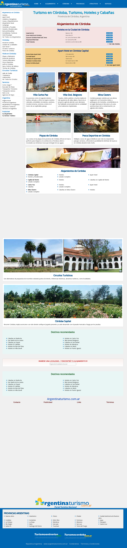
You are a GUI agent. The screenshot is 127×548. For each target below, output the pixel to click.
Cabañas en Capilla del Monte (99, 180)
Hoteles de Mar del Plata (16, 346)
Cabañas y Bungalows (9, 19)
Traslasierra (6, 75)
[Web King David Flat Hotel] (109, 40)
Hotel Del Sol (30, 33)
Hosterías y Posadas (9, 27)
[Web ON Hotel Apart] (109, 56)
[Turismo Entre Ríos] (48, 541)
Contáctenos (74, 544)
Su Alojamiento (7, 114)
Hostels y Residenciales (9, 29)
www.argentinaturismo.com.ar (56, 544)
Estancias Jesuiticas (8, 58)
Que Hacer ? (6, 47)
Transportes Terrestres (9, 89)
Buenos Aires (10, 516)
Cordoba (8, 520)
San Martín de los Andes (15, 340)
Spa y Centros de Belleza (10, 66)
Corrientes (32, 520)
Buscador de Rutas (8, 87)
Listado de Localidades (9, 45)
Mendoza (56, 522)
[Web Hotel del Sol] (109, 33)
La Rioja (31, 522)
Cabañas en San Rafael (72, 342)
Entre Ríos (56, 520)
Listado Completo (64, 177)
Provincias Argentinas (9, 102)
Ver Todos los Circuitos (9, 79)
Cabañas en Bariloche (15, 338)
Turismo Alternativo (8, 60)
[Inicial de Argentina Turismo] (15, 6)
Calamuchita (6, 77)
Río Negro (9, 524)
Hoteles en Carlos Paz (72, 338)
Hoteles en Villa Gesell (15, 348)
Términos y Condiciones (90, 544)
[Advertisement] (73, 213)
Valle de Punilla (7, 73)
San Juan (55, 524)
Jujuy (101, 520)
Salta (30, 524)
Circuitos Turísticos (8, 49)
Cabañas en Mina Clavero (67, 190)
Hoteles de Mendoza (71, 344)
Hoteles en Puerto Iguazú (73, 348)
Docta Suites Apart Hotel (33, 54)
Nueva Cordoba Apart (32, 63)
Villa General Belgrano (72, 340)
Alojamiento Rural (8, 23)
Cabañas (30, 187)
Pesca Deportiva (7, 62)
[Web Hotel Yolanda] (109, 42)
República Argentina (34, 544)
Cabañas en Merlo (70, 346)
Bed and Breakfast (8, 31)
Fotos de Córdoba (8, 51)
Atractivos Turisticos (8, 106)
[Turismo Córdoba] (78, 541)
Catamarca (32, 516)
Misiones (79, 522)
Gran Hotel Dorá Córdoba (34, 35)
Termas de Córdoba (8, 68)
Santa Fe (8, 526)
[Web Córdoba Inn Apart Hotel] (109, 59)
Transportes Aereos (8, 91)
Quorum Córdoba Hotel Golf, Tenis (36, 37)
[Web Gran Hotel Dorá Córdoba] (109, 35)
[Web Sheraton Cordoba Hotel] (109, 61)
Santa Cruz (103, 524)
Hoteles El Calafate (14, 344)
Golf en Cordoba (7, 64)
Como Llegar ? (7, 85)
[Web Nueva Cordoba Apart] (109, 63)
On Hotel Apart (30, 56)
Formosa (79, 520)
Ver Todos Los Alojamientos (11, 37)
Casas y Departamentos (10, 21)
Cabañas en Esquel (14, 342)
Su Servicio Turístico (8, 116)
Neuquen (103, 522)
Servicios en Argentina (9, 108)
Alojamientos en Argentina (10, 104)
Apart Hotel (6, 17)
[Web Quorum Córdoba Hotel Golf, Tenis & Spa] (109, 37)
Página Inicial (6, 100)
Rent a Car (5, 93)
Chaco (55, 516)
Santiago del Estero (35, 526)
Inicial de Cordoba (8, 43)
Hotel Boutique (7, 35)
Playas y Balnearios (8, 56)
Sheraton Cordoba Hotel (33, 61)
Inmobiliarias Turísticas (9, 33)
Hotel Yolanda (30, 42)
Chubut (78, 516)
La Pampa (9, 522)
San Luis (79, 524)
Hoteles (4, 15)
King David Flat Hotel (32, 40)
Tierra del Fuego (81, 526)
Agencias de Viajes (8, 95)
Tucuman (56, 526)
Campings (5, 25)
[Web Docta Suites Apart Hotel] (109, 54)
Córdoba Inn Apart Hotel (33, 59)
